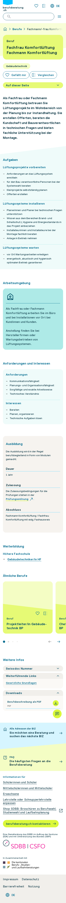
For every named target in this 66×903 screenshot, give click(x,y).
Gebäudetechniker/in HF (24, 559)
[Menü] (59, 16)
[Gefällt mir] (37, 613)
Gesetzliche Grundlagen (21, 682)
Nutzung (34, 886)
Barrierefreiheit (13, 886)
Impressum (10, 879)
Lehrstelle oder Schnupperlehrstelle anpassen (27, 801)
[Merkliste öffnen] (36, 6)
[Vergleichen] (45, 613)
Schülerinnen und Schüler (20, 782)
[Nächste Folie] (58, 641)
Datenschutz (30, 879)
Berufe (17, 29)
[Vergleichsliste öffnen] (44, 6)
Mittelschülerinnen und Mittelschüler (28, 788)
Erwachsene (11, 794)
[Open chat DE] (57, 713)
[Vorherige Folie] (49, 641)
